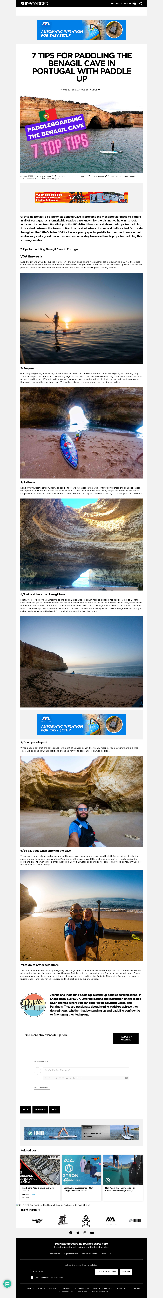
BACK (26, 1110)
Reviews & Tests (89, 1254)
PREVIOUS (40, 1110)
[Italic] (49, 1078)
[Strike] (56, 1078)
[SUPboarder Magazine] (34, 3)
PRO (112, 1254)
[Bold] (45, 1078)
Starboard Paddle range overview (38, 1189)
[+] (80, 1078)
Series (103, 1254)
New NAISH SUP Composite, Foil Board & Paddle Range (120, 1189)
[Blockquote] (67, 1078)
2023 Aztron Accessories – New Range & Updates (78, 1189)
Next (144, 1221)
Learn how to (54, 1254)
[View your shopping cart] (134, 3)
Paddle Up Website (126, 1038)
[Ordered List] (60, 1078)
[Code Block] (70, 1078)
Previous (18, 1221)
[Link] (74, 1078)
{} (77, 1078)
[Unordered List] (63, 1078)
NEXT (54, 1110)
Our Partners (136, 1288)
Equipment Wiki (71, 1254)
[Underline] (52, 1078)
